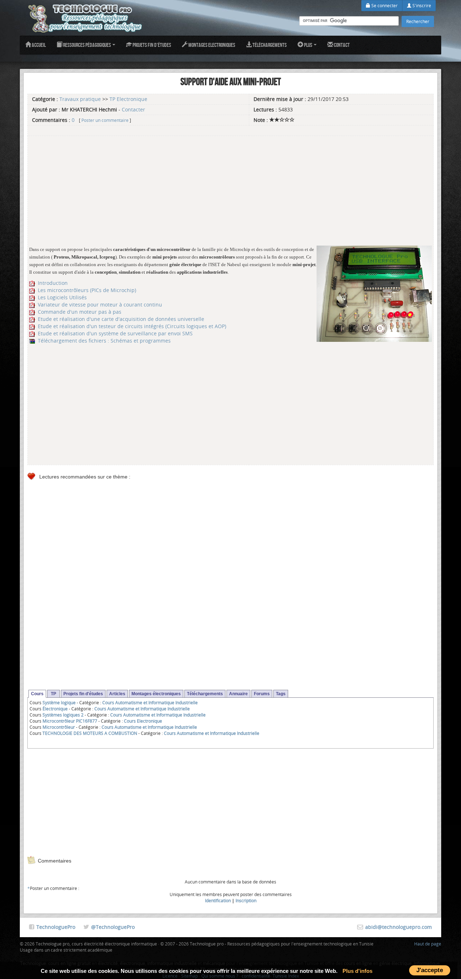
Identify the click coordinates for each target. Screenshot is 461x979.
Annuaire (238, 693)
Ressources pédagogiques (87, 45)
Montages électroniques (156, 693)
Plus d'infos (357, 971)
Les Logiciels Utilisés (62, 297)
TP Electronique (128, 99)
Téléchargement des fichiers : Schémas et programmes (104, 340)
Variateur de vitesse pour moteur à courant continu (100, 304)
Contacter (133, 109)
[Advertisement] (230, 187)
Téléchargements (269, 45)
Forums (262, 693)
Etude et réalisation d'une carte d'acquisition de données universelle (121, 319)
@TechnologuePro (113, 926)
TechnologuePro (55, 926)
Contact (341, 45)
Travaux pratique (80, 99)
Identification (218, 900)
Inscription (246, 900)
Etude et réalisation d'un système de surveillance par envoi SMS (115, 333)
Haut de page (427, 944)
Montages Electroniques (211, 45)
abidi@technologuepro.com (398, 926)
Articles (117, 693)
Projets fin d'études (151, 45)
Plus (308, 45)
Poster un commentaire (105, 120)
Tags (281, 693)
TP (53, 693)
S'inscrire (421, 5)
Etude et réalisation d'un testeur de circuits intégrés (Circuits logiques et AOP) (132, 326)
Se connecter (384, 5)
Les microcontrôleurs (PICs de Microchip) (87, 290)
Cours (37, 693)
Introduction (53, 282)
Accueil (38, 45)
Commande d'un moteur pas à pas (79, 311)
